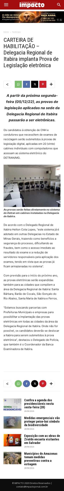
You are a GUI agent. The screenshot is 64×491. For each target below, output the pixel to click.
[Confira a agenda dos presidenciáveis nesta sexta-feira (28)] (12, 404)
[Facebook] (26, 84)
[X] (34, 84)
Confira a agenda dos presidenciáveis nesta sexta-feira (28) (39, 403)
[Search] (59, 5)
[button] (6, 5)
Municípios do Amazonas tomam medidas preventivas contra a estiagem (40, 459)
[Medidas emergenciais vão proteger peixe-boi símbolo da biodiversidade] (12, 422)
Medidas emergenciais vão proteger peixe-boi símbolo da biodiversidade (42, 421)
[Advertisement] (32, 360)
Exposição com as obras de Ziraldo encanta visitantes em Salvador (42, 439)
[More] (51, 84)
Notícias (16, 32)
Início (6, 32)
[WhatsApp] (18, 84)
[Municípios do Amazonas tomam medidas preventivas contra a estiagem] (12, 458)
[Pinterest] (42, 84)
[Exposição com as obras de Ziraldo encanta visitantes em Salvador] (12, 440)
